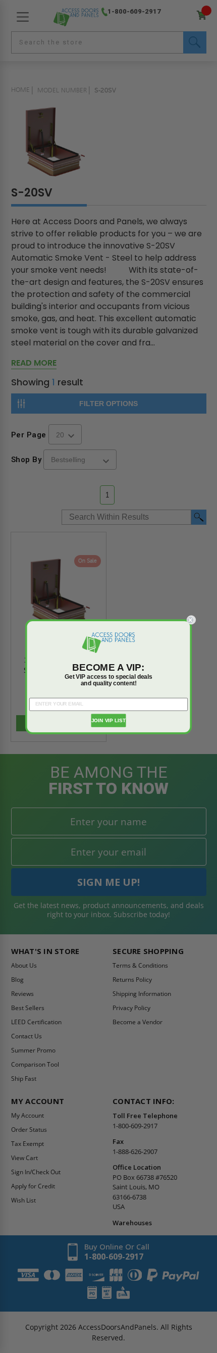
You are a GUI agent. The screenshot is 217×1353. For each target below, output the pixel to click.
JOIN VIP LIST (108, 720)
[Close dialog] (191, 619)
